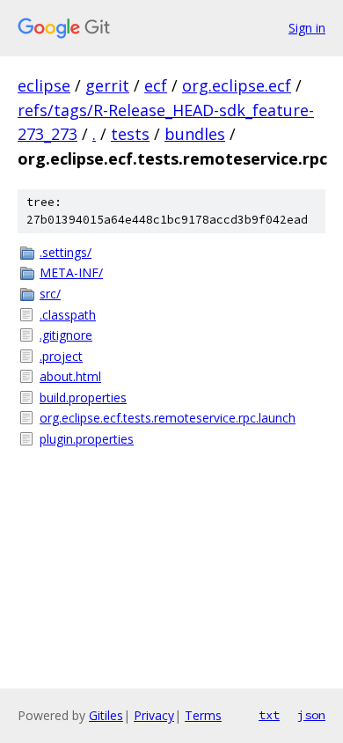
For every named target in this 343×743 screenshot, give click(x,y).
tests (130, 133)
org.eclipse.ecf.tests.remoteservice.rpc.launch (168, 417)
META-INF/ (71, 272)
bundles (194, 133)
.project (61, 356)
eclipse (44, 85)
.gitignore (66, 335)
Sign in (306, 27)
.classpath (68, 314)
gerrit (107, 85)
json (311, 715)
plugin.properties (87, 438)
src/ (50, 293)
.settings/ (65, 252)
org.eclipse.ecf (236, 85)
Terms (203, 715)
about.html (70, 376)
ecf (155, 85)
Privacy (154, 715)
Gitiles (106, 715)
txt (269, 715)
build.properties (83, 397)
